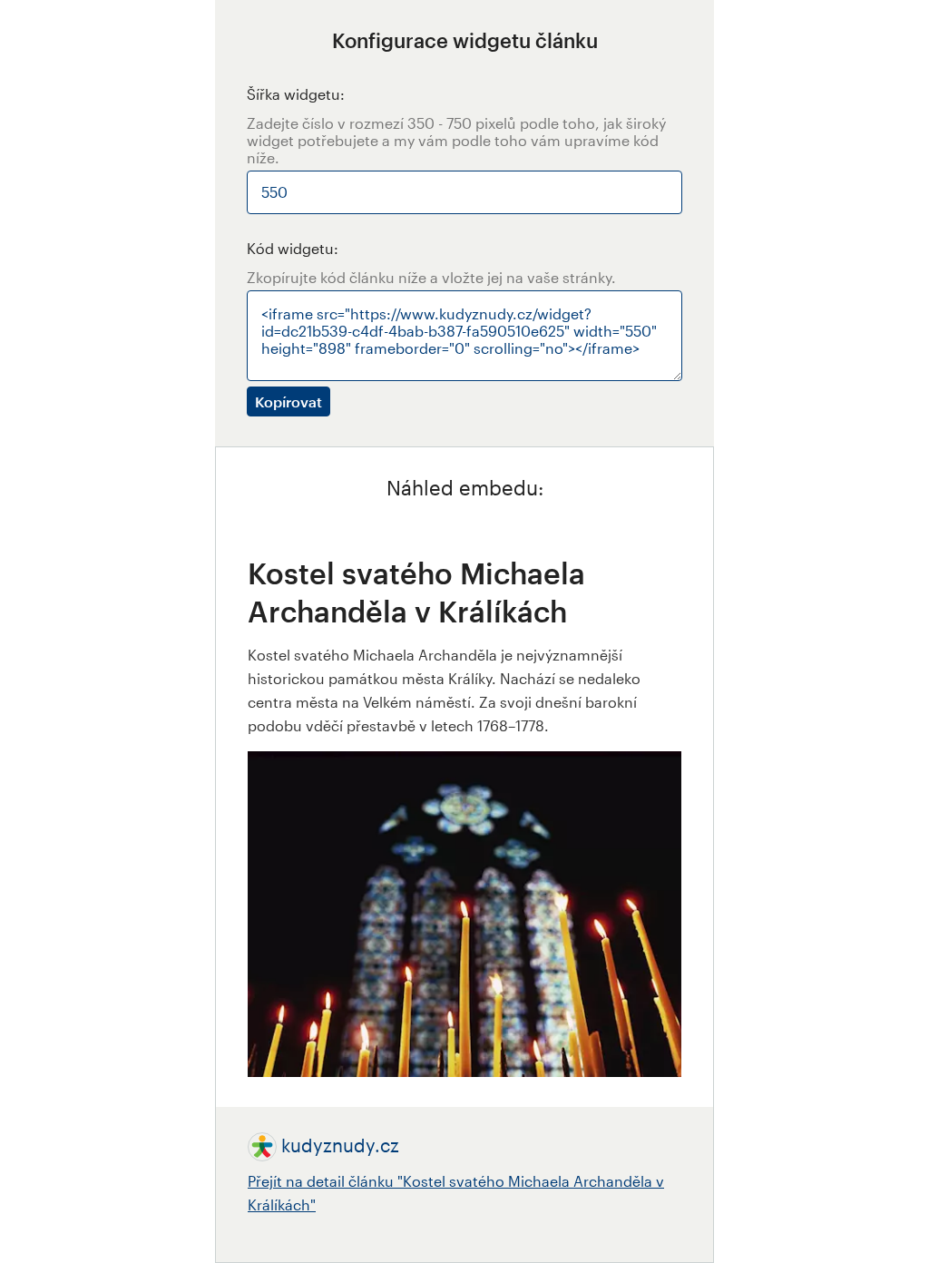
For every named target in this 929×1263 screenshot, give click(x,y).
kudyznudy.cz (340, 1145)
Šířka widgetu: (296, 94)
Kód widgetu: (292, 248)
